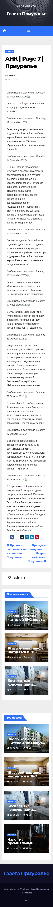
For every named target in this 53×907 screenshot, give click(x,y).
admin (12, 75)
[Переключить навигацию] (28, 31)
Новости (9, 51)
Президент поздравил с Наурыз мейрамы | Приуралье (37, 553)
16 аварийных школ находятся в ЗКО (25, 650)
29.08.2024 (15, 748)
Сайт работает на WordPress (17, 889)
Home (26, 900)
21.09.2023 (15, 815)
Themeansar (26, 893)
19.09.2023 (15, 848)
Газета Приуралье (27, 13)
